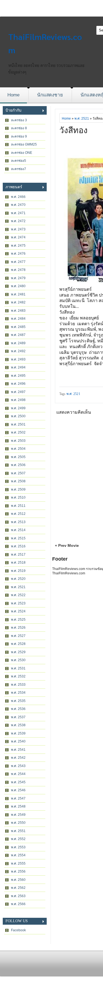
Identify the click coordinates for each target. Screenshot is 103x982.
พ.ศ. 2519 (18, 571)
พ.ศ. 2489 (18, 343)
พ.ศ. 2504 (18, 449)
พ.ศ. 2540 (18, 741)
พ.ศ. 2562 (18, 888)
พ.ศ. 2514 (18, 530)
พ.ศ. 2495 (18, 376)
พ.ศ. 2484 (18, 319)
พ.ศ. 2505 (18, 457)
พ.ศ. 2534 (18, 693)
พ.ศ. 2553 (18, 847)
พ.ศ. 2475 (18, 245)
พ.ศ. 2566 (18, 904)
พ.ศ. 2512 (18, 514)
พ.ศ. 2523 (18, 603)
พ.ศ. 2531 (18, 668)
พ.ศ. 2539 (18, 733)
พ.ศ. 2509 (18, 489)
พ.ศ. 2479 (18, 278)
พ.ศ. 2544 (18, 774)
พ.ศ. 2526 (18, 627)
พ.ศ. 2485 (18, 327)
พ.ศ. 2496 (18, 384)
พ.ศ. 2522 (18, 595)
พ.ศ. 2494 (18, 367)
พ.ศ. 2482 (18, 302)
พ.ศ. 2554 (18, 855)
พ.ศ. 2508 (18, 481)
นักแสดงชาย (50, 95)
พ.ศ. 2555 (18, 863)
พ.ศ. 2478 (18, 270)
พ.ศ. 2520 (18, 579)
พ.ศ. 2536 (18, 709)
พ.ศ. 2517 (18, 554)
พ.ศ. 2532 (18, 676)
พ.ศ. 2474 (18, 237)
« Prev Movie (67, 545)
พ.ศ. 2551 (18, 831)
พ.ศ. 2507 (18, 473)
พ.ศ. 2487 (18, 335)
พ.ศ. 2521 (18, 587)
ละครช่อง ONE (21, 153)
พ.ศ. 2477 (18, 262)
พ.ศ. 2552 (18, 839)
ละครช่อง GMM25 (24, 144)
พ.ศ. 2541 (18, 750)
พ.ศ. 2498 (18, 400)
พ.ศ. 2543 (18, 766)
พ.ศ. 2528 (18, 644)
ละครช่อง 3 (19, 120)
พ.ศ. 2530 (18, 660)
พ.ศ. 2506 (18, 465)
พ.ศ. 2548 (18, 806)
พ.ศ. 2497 (18, 392)
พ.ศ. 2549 (18, 815)
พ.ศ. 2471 (18, 213)
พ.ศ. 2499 (18, 408)
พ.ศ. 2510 (18, 497)
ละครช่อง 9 (19, 136)
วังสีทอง (73, 130)
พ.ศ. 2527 (18, 636)
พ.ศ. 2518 (18, 562)
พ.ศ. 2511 (18, 506)
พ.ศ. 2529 (18, 652)
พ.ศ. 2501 (18, 424)
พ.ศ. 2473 (18, 229)
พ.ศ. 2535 (18, 701)
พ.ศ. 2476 (18, 253)
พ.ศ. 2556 (18, 871)
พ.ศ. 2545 (18, 782)
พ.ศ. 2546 (18, 790)
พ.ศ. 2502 (18, 432)
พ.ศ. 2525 (18, 620)
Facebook (18, 930)
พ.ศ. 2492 (18, 351)
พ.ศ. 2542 (18, 758)
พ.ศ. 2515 (18, 538)
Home (13, 95)
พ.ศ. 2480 (18, 286)
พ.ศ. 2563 (18, 896)
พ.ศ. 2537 (18, 717)
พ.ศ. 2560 (18, 880)
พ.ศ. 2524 (18, 611)
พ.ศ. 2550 (18, 823)
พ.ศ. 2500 (18, 416)
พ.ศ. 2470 (18, 205)
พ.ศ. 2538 (18, 725)
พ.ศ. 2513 (18, 522)
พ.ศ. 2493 (18, 359)
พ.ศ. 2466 (18, 197)
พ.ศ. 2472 (18, 221)
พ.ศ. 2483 (18, 311)
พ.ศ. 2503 (18, 441)
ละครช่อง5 (18, 161)
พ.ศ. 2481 (18, 294)
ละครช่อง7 (18, 169)
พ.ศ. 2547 (18, 798)
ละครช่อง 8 (19, 128)
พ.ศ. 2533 (18, 685)
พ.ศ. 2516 (18, 546)
